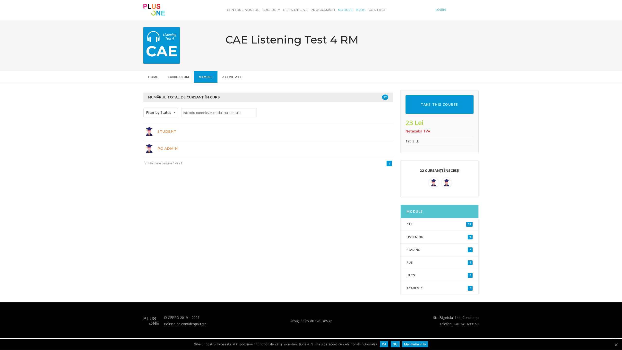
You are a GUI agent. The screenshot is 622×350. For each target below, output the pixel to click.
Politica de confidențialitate (185, 324)
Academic (438, 288)
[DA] (615, 344)
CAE (438, 224)
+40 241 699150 (466, 324)
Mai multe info (415, 344)
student (166, 131)
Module (414, 211)
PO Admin (167, 148)
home (153, 77)
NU (395, 344)
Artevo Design (321, 320)
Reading (438, 249)
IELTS (438, 275)
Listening (438, 237)
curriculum (178, 77)
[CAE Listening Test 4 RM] (161, 45)
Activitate (232, 77)
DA (384, 344)
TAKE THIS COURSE (439, 104)
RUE (438, 262)
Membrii (206, 77)
